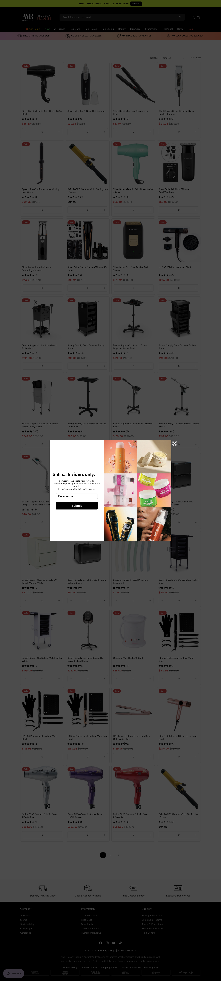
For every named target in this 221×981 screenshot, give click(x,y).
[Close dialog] (174, 443)
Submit (77, 505)
